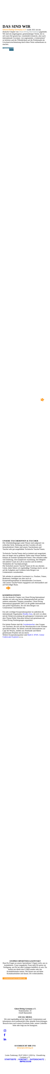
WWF (36, 635)
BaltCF (30, 635)
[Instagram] (5, 1030)
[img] (25, 6)
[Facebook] (4, 1035)
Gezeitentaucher (29, 624)
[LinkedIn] (5, 1039)
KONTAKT (23, 1059)
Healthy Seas (27, 614)
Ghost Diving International (29, 32)
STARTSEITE (10, 1059)
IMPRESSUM (25, 1062)
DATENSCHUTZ (37, 1059)
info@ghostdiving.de (25, 1048)
